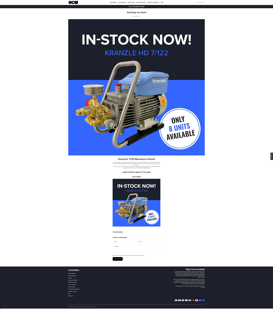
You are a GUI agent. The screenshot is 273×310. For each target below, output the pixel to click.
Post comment (117, 259)
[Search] (197, 2)
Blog (69, 293)
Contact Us (70, 295)
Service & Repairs (72, 275)
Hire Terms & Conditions (73, 289)
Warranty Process (72, 291)
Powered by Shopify (83, 306)
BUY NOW (136, 177)
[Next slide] (203, 6)
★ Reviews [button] (271, 156)
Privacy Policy (71, 286)
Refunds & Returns (72, 282)
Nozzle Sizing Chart (72, 280)
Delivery (70, 277)
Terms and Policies (92, 306)
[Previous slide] (68, 6)
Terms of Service (72, 284)
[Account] (200, 2)
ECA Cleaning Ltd (75, 306)
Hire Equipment (71, 273)
